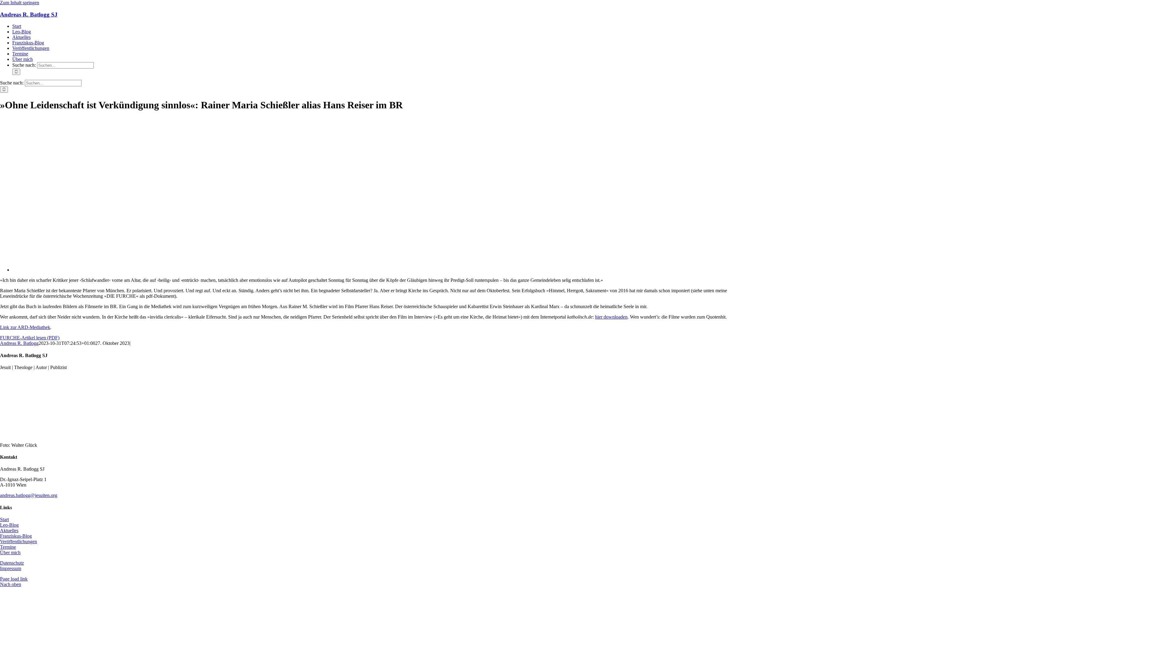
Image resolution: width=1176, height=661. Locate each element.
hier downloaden (611, 316)
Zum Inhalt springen (19, 2)
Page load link (14, 578)
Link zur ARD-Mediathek (25, 327)
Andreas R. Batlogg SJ (29, 14)
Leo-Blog (9, 525)
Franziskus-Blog (16, 536)
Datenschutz (12, 563)
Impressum (10, 568)
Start (4, 519)
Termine (8, 547)
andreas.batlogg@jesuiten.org (28, 495)
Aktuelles (9, 530)
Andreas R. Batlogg (19, 343)
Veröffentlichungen (18, 541)
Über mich (10, 552)
